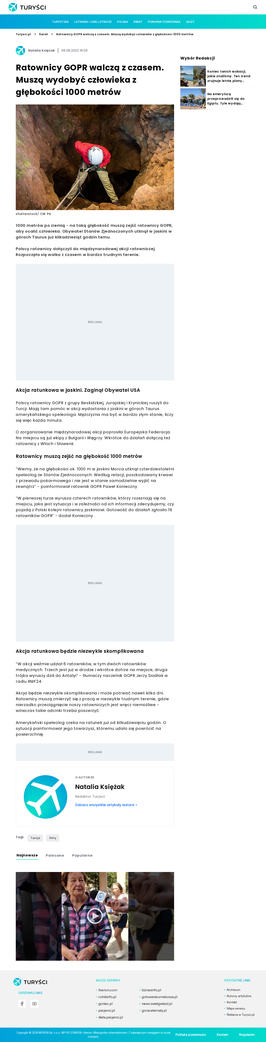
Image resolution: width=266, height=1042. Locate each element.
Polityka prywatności (190, 1035)
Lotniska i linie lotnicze (93, 21)
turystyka (60, 21)
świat (137, 21)
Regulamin (247, 1035)
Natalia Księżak (41, 50)
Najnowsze (27, 855)
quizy (190, 21)
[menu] (22, 1004)
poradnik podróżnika (164, 21)
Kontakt (222, 1035)
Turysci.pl (23, 34)
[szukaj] (255, 7)
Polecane (55, 855)
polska (122, 21)
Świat (43, 34)
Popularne (82, 855)
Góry (52, 838)
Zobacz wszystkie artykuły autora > (106, 804)
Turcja (35, 838)
